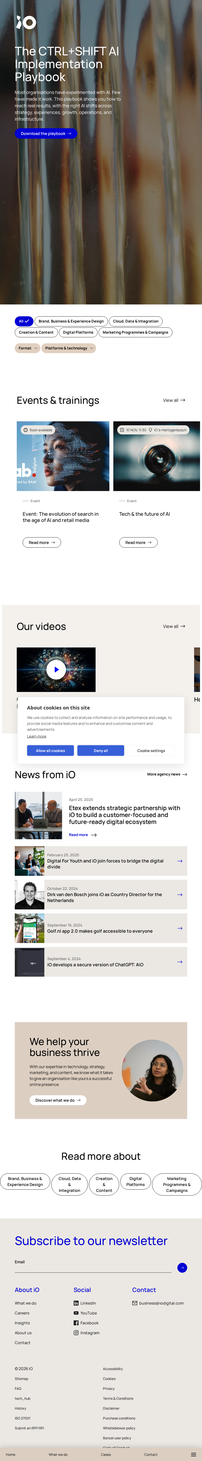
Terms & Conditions (118, 1398)
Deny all (101, 750)
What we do (25, 1303)
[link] (63, 487)
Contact (23, 1342)
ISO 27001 (23, 1418)
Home (10, 1454)
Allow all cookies (50, 750)
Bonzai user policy (117, 1438)
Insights (22, 1323)
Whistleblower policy (119, 1428)
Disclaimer (111, 1408)
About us (23, 1332)
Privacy (109, 1388)
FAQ (18, 1388)
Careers (22, 1313)
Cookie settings (151, 750)
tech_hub (22, 1398)
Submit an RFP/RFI (29, 1428)
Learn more (36, 736)
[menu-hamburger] (193, 1454)
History (20, 1408)
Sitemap (21, 1378)
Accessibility (113, 1368)
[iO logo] (27, 22)
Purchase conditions (119, 1418)
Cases (106, 1454)
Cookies (109, 1378)
